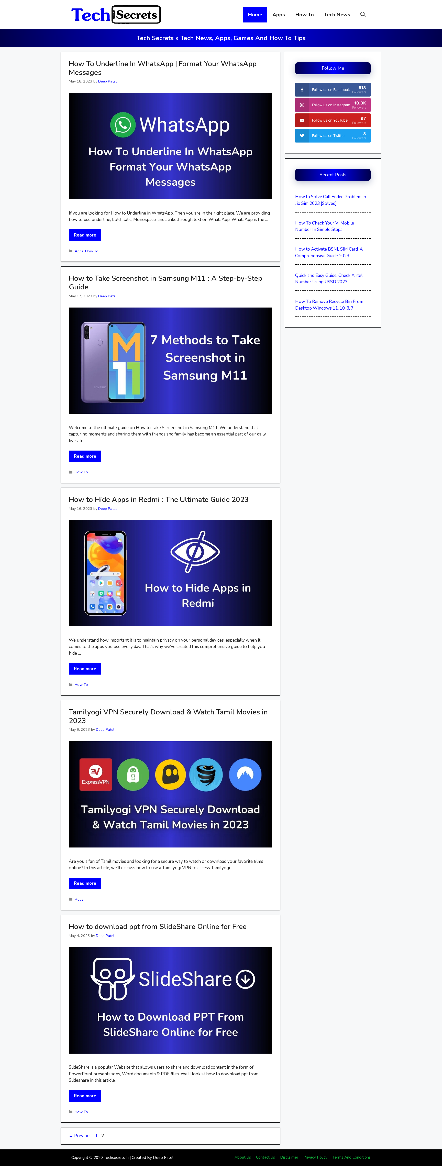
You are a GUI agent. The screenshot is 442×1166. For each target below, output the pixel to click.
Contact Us (265, 1157)
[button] (363, 14)
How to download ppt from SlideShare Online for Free (158, 927)
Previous (80, 1136)
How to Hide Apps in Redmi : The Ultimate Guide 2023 (159, 499)
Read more (85, 235)
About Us (243, 1157)
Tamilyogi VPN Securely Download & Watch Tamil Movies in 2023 (168, 716)
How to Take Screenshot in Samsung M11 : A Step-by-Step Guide (165, 283)
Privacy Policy (315, 1157)
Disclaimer (289, 1157)
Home (255, 14)
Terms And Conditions (352, 1157)
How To (304, 14)
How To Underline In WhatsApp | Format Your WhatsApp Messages (163, 68)
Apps (278, 14)
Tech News (337, 14)
